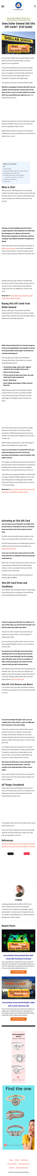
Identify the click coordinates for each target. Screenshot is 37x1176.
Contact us (24, 1160)
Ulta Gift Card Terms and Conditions (14, 175)
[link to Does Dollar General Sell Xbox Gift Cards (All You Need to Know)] (18, 940)
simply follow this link (9, 548)
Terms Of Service (24, 1164)
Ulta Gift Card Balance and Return (15, 177)
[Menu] (3, 6)
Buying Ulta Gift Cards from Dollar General (16, 171)
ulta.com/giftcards (18, 679)
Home (11, 1160)
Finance (11, 1167)
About (17, 1160)
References (7, 181)
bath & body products (9, 248)
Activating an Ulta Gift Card (11, 173)
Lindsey (18, 900)
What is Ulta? (7, 169)
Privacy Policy (12, 1164)
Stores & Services (22, 1167)
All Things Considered (10, 179)
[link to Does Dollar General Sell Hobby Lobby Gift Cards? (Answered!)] (18, 988)
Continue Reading (18, 972)
